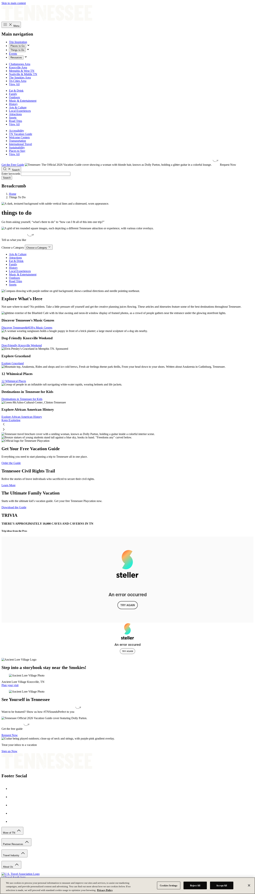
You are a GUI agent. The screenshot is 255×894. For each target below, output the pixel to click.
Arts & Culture (18, 107)
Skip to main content (13, 3)
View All (14, 84)
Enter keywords (10, 173)
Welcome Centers (19, 137)
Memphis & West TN (21, 70)
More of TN (9, 832)
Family (13, 94)
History (13, 104)
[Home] (46, 20)
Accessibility (16, 130)
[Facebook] (12, 788)
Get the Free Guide (12, 164)
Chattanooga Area (19, 64)
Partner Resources (13, 844)
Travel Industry (11, 855)
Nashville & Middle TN (23, 74)
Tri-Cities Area (17, 80)
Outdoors (14, 97)
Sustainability (17, 147)
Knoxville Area (18, 67)
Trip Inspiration (18, 42)
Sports (12, 117)
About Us (8, 866)
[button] (127, 424)
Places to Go (17, 46)
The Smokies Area (20, 77)
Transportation (17, 140)
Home (12, 193)
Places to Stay (17, 150)
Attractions (15, 114)
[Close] (249, 885)
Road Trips (15, 121)
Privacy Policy (105, 890)
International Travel (20, 144)
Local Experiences (20, 110)
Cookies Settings (168, 885)
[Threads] (12, 821)
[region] (127, 885)
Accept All (221, 885)
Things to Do (17, 50)
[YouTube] (12, 813)
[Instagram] (12, 796)
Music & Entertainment (22, 100)
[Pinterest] (12, 805)
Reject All (195, 885)
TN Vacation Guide (20, 134)
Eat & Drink (16, 90)
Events (13, 53)
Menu (16, 26)
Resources (16, 57)
